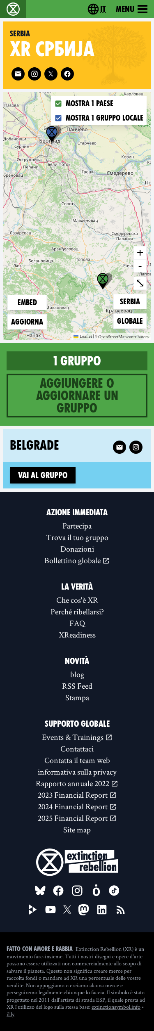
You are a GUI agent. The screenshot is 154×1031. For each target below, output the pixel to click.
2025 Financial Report (73, 818)
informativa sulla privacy (77, 771)
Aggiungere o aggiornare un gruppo (77, 395)
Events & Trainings (73, 737)
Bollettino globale (73, 560)
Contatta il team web (77, 760)
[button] (51, 134)
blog (77, 674)
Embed (27, 302)
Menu (125, 9)
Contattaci (77, 748)
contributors (138, 337)
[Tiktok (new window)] (114, 890)
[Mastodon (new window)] (83, 910)
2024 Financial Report (73, 806)
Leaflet (86, 336)
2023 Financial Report (73, 794)
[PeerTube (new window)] (32, 909)
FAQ (77, 623)
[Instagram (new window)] (34, 74)
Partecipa (77, 525)
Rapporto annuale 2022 (73, 783)
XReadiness (77, 634)
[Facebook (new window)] (67, 74)
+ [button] (140, 252)
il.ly (10, 1014)
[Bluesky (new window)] (40, 890)
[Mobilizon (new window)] (96, 890)
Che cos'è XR (77, 600)
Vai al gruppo (42, 475)
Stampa (77, 697)
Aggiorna (27, 322)
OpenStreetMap (112, 337)
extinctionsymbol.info (116, 1006)
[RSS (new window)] (120, 909)
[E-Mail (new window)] (18, 74)
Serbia (133, 301)
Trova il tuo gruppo (77, 537)
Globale (130, 320)
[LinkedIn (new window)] (101, 909)
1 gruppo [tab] (77, 360)
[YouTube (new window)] (50, 909)
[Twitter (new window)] (50, 74)
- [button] (140, 265)
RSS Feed (77, 685)
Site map (77, 829)
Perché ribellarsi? (77, 611)
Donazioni (77, 548)
